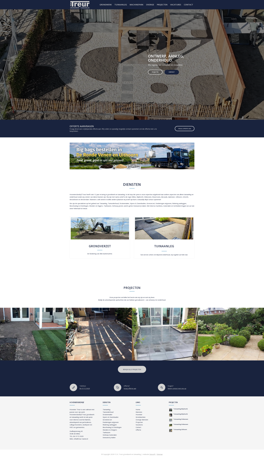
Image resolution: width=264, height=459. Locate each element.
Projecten (77, 74)
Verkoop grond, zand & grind (122, 206)
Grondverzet (107, 420)
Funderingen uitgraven (163, 203)
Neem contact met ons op (177, 388)
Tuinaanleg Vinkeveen (180, 419)
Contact (93, 74)
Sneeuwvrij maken (139, 206)
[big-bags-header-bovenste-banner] (132, 156)
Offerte (138, 430)
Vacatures (139, 425)
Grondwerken (140, 417)
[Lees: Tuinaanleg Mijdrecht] (171, 410)
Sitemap (160, 454)
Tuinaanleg (103, 203)
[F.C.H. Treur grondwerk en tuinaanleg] (80, 4)
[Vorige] (2, 62)
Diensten (139, 412)
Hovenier (139, 414)
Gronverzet (151, 203)
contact (151, 199)
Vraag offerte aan (130, 388)
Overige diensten (142, 420)
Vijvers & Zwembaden (138, 203)
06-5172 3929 (85, 388)
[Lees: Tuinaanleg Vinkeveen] (171, 420)
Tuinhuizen (107, 206)
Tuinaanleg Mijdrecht (180, 409)
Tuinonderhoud (113, 203)
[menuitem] (105, 4)
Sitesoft (152, 454)
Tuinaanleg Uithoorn (180, 429)
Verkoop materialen (110, 435)
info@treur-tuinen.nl (81, 439)
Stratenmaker (124, 203)
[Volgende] (262, 62)
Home (138, 409)
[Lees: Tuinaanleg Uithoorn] (171, 430)
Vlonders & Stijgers (96, 206)
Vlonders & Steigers (110, 430)
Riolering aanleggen (179, 203)
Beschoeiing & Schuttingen (79, 206)
